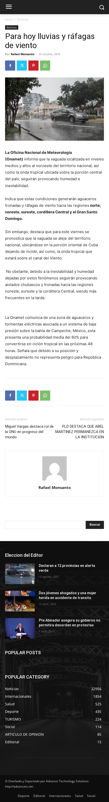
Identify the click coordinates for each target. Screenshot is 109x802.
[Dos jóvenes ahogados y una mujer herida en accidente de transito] (20, 601)
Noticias (23, 19)
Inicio (8, 19)
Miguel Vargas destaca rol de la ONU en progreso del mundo (29, 431)
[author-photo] (54, 480)
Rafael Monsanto (22, 54)
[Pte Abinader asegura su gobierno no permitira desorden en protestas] (20, 628)
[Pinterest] (33, 65)
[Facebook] (10, 65)
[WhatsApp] (45, 65)
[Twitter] (22, 65)
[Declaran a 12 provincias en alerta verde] (20, 573)
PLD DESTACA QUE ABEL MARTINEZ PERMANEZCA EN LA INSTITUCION (79, 431)
